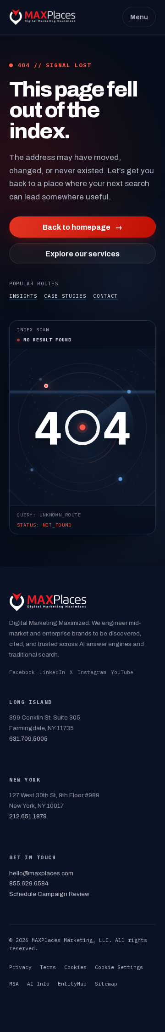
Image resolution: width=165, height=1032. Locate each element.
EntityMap (72, 983)
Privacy (20, 967)
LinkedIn (52, 672)
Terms (48, 967)
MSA (14, 983)
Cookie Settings (119, 967)
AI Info (38, 983)
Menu (139, 17)
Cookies (75, 967)
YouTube (122, 672)
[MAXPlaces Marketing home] (42, 17)
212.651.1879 (28, 816)
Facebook (22, 672)
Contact (105, 296)
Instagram (91, 672)
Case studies (65, 296)
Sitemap (106, 983)
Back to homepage (82, 227)
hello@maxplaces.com (41, 873)
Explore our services (82, 254)
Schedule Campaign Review (49, 893)
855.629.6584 (29, 883)
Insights (23, 296)
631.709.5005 (28, 738)
